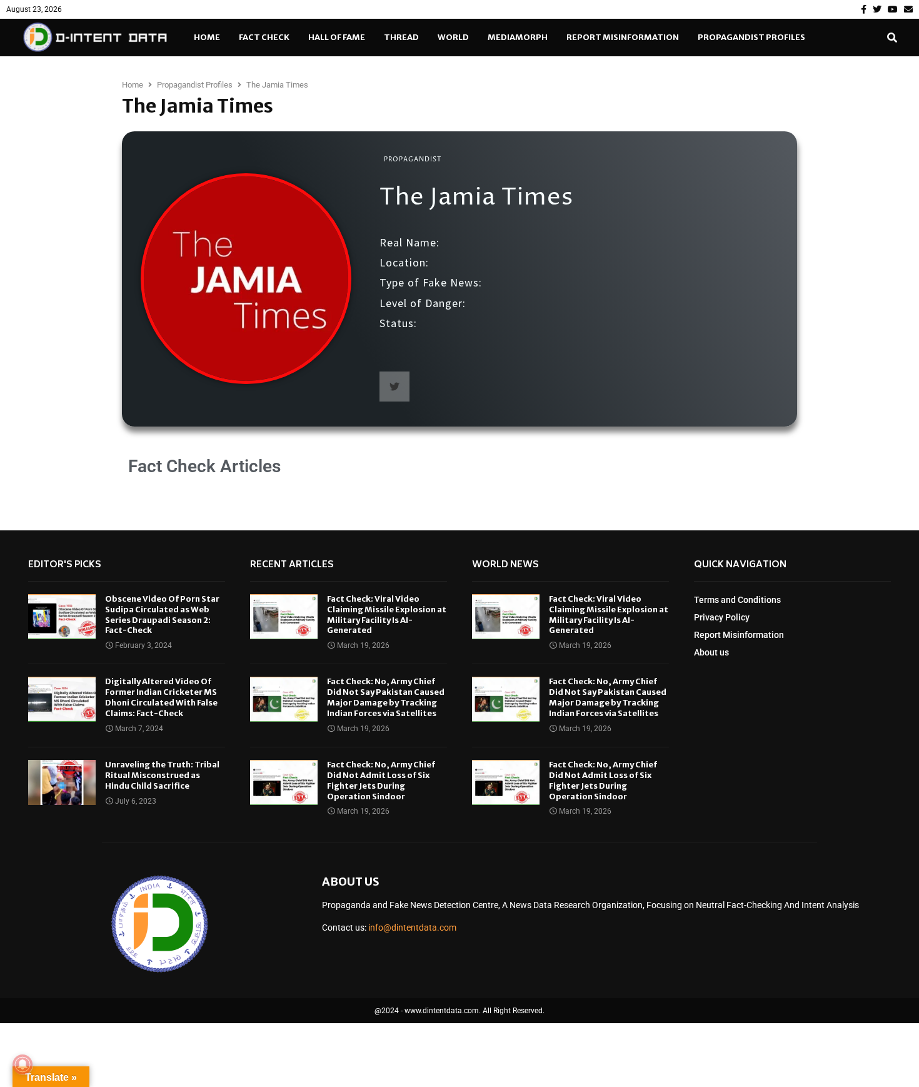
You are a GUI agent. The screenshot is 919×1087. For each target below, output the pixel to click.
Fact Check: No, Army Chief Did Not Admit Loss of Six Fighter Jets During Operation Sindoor (381, 780)
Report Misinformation (622, 37)
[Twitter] (877, 9)
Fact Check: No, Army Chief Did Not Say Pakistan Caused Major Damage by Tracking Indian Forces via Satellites (385, 697)
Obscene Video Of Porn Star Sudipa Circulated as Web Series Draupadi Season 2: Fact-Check (162, 615)
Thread (401, 37)
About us (711, 652)
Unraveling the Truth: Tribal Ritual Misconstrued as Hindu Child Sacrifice (162, 775)
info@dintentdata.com (412, 928)
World (453, 37)
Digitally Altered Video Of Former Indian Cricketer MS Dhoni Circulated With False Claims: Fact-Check (161, 697)
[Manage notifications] (23, 1064)
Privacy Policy (722, 617)
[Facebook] (863, 9)
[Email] (908, 9)
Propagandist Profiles (751, 37)
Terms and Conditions (737, 600)
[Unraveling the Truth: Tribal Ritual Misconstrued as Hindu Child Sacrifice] (62, 782)
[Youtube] (893, 9)
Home (207, 37)
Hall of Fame (336, 37)
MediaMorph (518, 37)
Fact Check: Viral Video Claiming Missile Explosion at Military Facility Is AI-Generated (386, 615)
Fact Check (264, 37)
